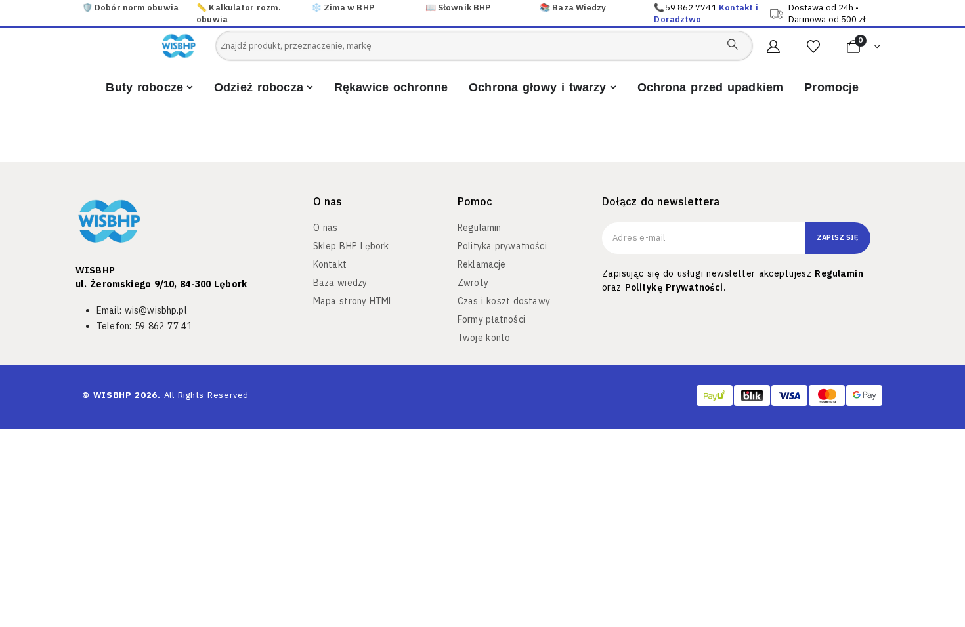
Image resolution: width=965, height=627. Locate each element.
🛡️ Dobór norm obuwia (130, 7)
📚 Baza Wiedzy (573, 7)
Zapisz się (838, 237)
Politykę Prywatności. (675, 287)
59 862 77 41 (163, 326)
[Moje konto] (773, 46)
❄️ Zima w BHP (342, 7)
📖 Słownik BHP (457, 7)
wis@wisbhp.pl (156, 310)
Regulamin (839, 273)
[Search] (732, 44)
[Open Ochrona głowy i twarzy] (613, 87)
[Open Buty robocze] (189, 87)
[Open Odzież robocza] (310, 87)
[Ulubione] (813, 46)
